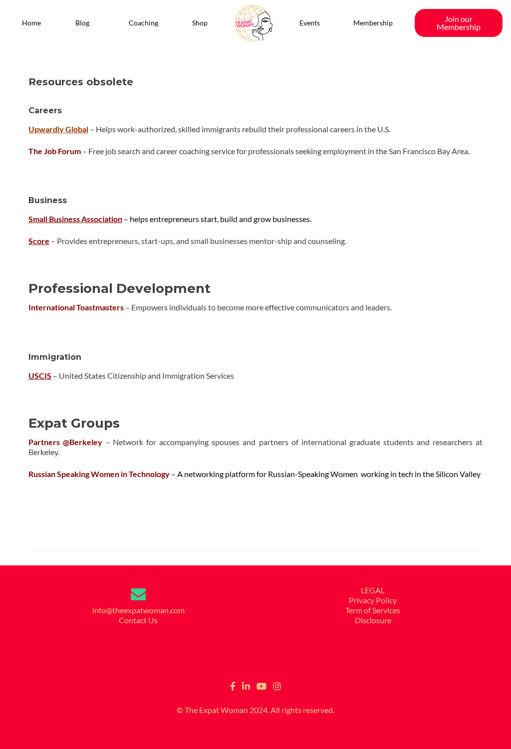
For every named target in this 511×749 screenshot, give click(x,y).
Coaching (143, 22)
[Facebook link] (233, 685)
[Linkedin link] (246, 685)
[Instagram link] (277, 685)
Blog (82, 22)
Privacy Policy (373, 600)
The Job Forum (54, 151)
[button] (85, 23)
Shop (200, 22)
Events (309, 22)
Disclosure (373, 620)
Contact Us (138, 620)
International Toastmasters (76, 307)
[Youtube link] (261, 685)
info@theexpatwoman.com (138, 610)
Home (31, 22)
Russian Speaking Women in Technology (99, 474)
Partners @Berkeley (65, 442)
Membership (373, 22)
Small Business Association (75, 219)
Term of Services (372, 610)
